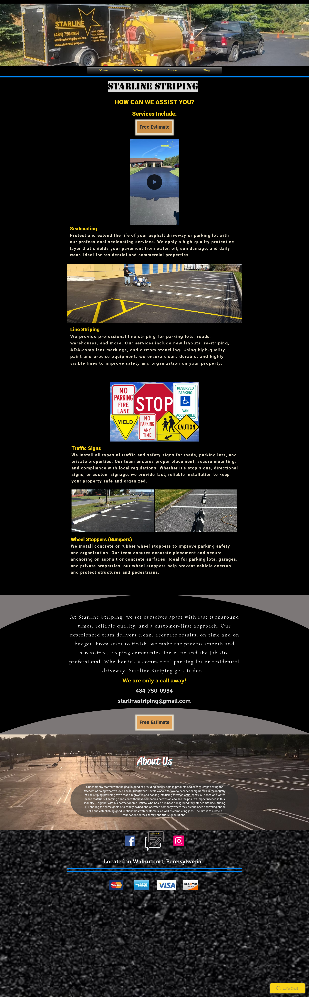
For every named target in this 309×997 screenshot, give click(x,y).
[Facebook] (130, 841)
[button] (174, 221)
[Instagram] (178, 841)
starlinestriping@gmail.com (154, 701)
